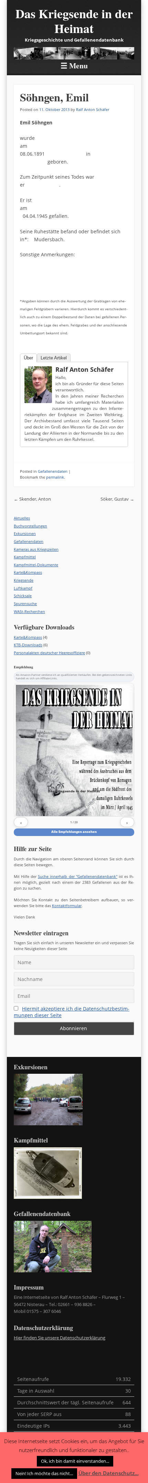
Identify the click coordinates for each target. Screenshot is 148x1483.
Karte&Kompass (28, 572)
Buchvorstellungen (30, 525)
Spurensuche (25, 603)
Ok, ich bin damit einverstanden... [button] (75, 1461)
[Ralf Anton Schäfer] (38, 384)
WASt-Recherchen (29, 611)
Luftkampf (23, 588)
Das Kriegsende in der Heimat (74, 20)
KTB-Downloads (28, 644)
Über (28, 357)
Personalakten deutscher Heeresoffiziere (49, 652)
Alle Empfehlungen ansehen (74, 832)
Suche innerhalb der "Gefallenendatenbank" (77, 876)
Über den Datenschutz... (108, 1473)
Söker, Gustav (117, 499)
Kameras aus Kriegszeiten (36, 549)
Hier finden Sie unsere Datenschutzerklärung (59, 1338)
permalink (55, 477)
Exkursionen (25, 533)
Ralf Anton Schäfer (92, 109)
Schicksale (23, 595)
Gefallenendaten (52, 471)
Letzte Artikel (54, 357)
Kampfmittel (25, 556)
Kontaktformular (67, 905)
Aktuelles (22, 518)
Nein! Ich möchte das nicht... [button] (44, 1473)
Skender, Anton (32, 499)
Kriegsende (23, 580)
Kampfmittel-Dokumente (36, 564)
